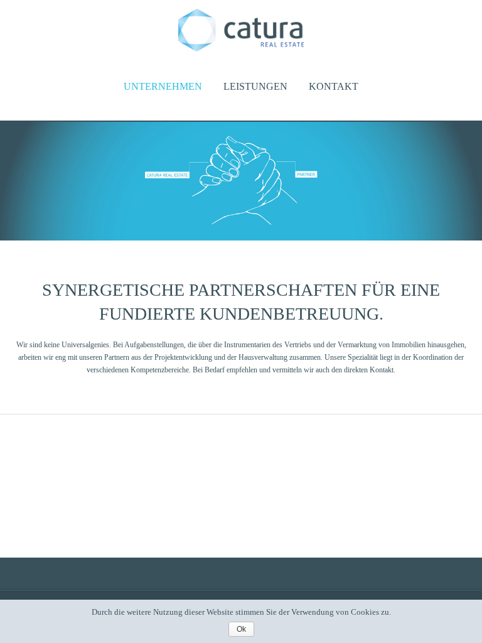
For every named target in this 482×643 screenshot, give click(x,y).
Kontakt (333, 86)
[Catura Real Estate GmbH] (241, 49)
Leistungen (255, 86)
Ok (241, 629)
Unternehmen (163, 86)
